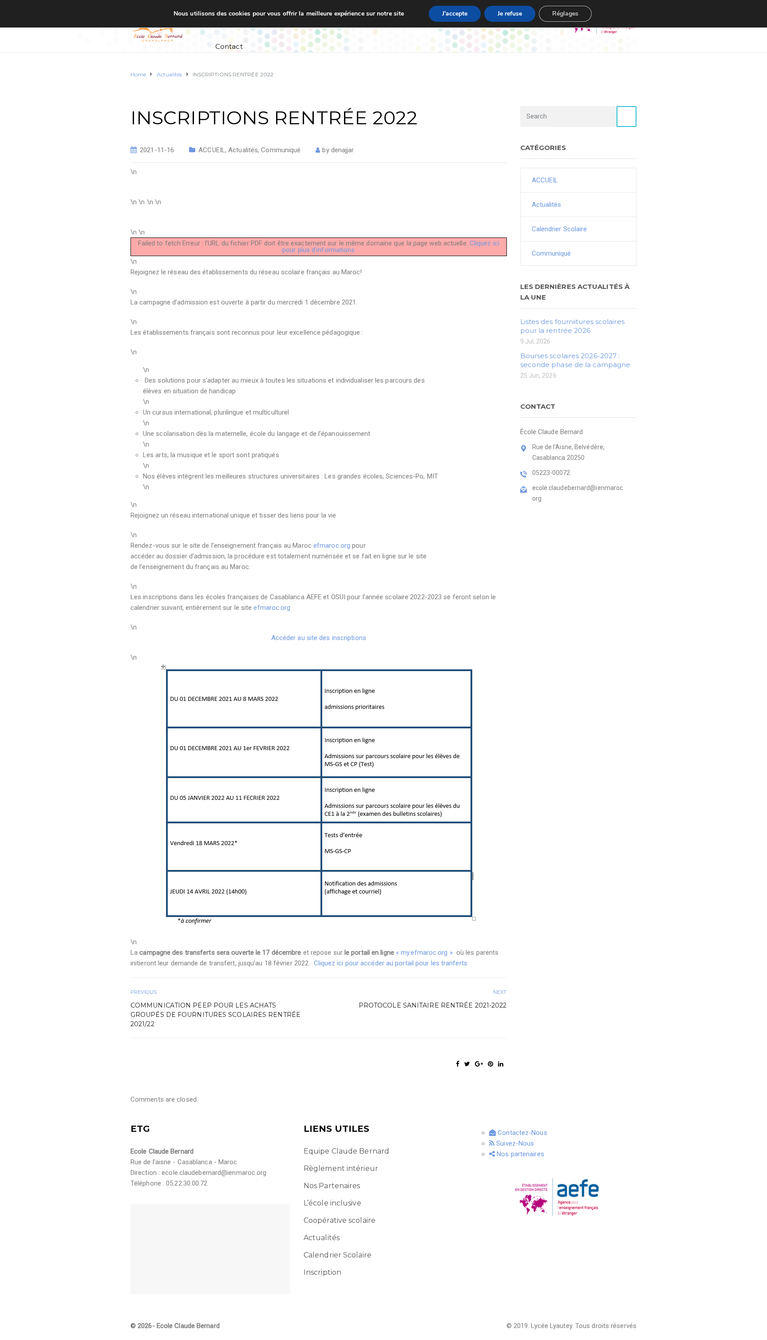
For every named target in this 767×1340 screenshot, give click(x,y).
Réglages (565, 13)
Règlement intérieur (341, 1168)
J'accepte (454, 13)
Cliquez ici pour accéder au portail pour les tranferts (390, 963)
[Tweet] (467, 1063)
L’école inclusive (332, 1203)
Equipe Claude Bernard (346, 1151)
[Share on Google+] (479, 1063)
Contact (229, 46)
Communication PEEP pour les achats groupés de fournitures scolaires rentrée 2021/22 (215, 1014)
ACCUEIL (211, 150)
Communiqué (280, 150)
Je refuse (510, 13)
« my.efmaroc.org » (424, 953)
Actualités (243, 150)
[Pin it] (490, 1063)
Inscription (322, 1272)
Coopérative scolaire (340, 1220)
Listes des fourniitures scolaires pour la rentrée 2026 (572, 326)
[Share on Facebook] (457, 1063)
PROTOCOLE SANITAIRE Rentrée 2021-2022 (433, 1005)
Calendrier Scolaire (559, 229)
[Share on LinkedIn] (500, 1063)
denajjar (342, 150)
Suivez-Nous (514, 1143)
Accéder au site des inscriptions (318, 638)
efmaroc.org (331, 545)
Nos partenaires (519, 1154)
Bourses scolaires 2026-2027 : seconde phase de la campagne (575, 360)
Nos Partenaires (332, 1186)
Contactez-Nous (521, 1133)
